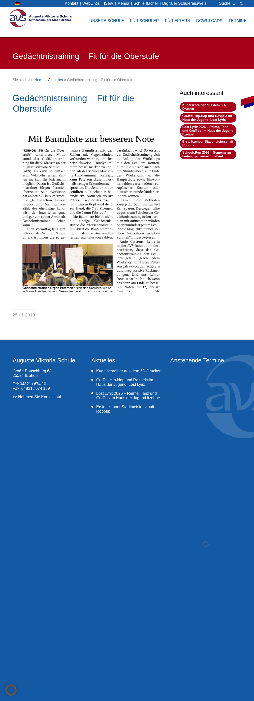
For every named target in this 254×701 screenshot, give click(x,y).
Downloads (209, 21)
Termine (237, 21)
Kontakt (71, 3)
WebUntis (91, 3)
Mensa (123, 3)
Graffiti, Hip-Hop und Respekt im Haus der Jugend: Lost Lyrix (207, 118)
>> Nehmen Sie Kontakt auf (37, 397)
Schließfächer (145, 3)
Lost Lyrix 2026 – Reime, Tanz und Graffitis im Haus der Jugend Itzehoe (207, 130)
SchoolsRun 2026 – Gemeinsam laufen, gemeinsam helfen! (206, 154)
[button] (11, 690)
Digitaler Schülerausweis (184, 3)
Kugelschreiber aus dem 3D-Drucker (128, 371)
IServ (108, 3)
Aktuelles (55, 80)
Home (39, 80)
